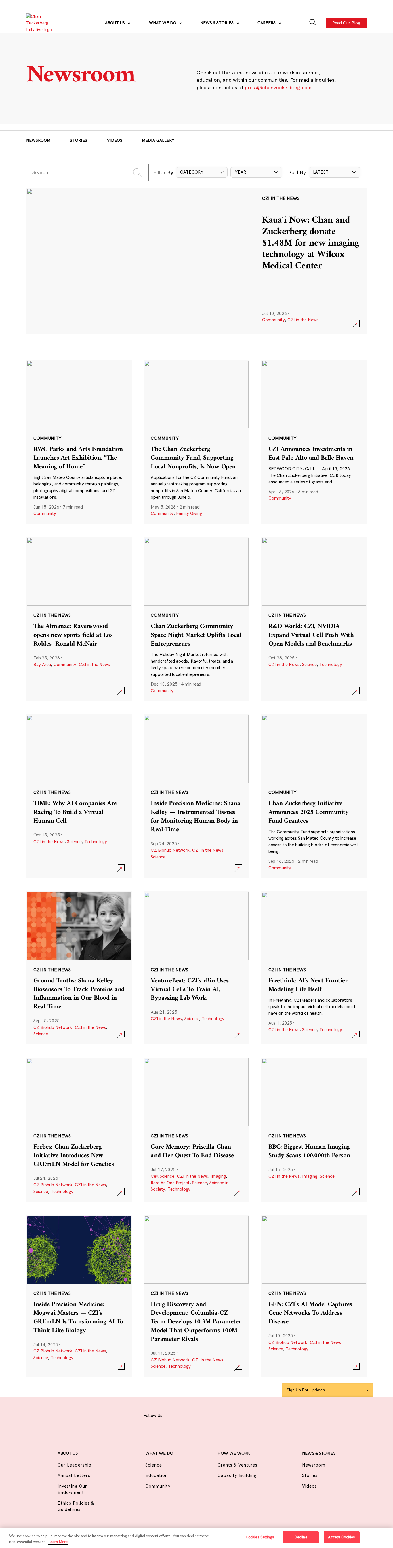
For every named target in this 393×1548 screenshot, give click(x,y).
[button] (202, 172)
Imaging (218, 1176)
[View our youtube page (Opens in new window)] (245, 1415)
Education (156, 1475)
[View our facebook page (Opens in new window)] (174, 1415)
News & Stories (217, 22)
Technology (330, 664)
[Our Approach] (42, 23)
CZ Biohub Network (170, 850)
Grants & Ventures (237, 1465)
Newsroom (38, 140)
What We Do (163, 22)
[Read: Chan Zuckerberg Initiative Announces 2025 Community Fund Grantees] (314, 796)
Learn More (58, 1541)
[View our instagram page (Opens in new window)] (188, 1415)
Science (309, 664)
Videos (114, 140)
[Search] (312, 23)
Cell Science (162, 1176)
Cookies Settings (260, 1537)
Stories (78, 140)
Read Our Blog (346, 22)
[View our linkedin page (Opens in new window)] (216, 1415)
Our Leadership (74, 1465)
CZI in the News (302, 319)
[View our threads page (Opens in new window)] (202, 1415)
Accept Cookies (341, 1537)
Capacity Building (237, 1475)
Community (273, 319)
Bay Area (42, 664)
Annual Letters (74, 1475)
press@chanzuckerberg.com (278, 87)
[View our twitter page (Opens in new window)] (230, 1415)
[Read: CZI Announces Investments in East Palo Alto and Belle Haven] (314, 442)
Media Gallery (158, 140)
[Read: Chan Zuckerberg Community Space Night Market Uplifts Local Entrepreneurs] (196, 619)
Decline (300, 1537)
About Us (115, 22)
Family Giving (189, 513)
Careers (267, 22)
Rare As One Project (170, 1182)
